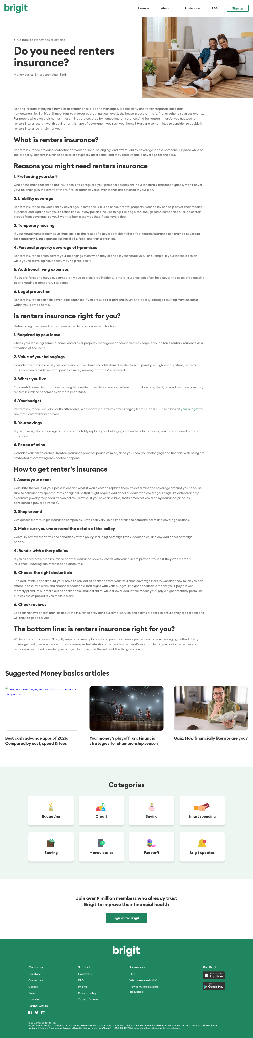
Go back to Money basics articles (41, 39)
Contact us (85, 974)
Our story (34, 974)
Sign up (237, 8)
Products (191, 8)
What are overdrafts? (143, 980)
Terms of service (88, 999)
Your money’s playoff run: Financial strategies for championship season (123, 740)
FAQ (215, 8)
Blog (132, 974)
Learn (142, 8)
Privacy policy (87, 993)
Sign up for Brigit (126, 918)
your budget (190, 409)
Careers (33, 987)
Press (31, 993)
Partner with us (38, 1006)
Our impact (35, 980)
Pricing (82, 987)
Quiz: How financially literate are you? (211, 738)
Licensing (34, 999)
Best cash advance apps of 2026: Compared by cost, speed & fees (36, 740)
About (165, 8)
